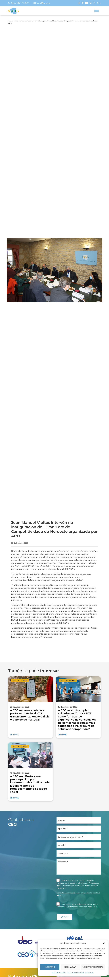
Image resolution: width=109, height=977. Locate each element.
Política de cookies (59, 972)
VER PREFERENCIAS (93, 967)
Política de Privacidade (89, 883)
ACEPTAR (50, 967)
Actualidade (20, 680)
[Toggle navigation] (96, 11)
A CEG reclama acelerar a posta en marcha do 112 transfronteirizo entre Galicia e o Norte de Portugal (29, 715)
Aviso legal (89, 972)
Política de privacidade (75, 972)
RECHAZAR (70, 967)
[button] (103, 943)
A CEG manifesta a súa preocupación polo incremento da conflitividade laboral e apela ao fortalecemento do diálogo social (30, 784)
